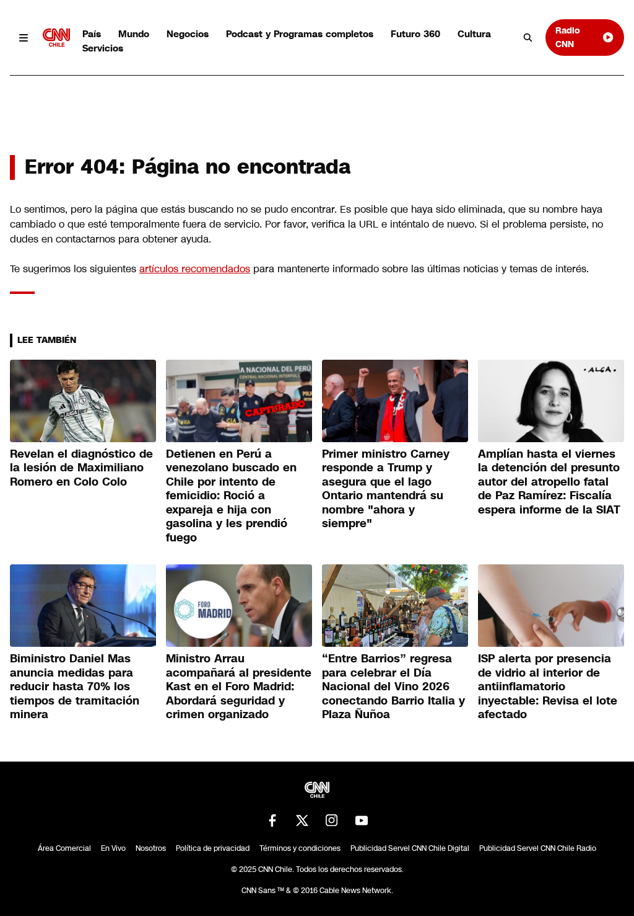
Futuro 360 (415, 33)
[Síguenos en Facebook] (272, 820)
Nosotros (151, 848)
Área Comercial (64, 848)
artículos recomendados (194, 269)
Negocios (188, 33)
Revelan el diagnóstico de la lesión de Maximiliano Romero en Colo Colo (81, 468)
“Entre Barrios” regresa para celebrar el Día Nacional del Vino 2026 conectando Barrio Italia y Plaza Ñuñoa (393, 687)
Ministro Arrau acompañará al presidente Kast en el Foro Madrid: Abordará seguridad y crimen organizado (238, 687)
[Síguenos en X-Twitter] (302, 820)
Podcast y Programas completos (299, 33)
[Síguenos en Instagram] (332, 820)
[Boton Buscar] (528, 38)
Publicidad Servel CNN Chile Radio (537, 848)
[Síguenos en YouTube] (361, 820)
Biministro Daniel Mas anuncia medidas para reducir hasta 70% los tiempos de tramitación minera (74, 687)
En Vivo (113, 848)
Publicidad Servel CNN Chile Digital (409, 848)
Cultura (474, 33)
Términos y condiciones (300, 848)
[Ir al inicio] (56, 37)
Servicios (102, 48)
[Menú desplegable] (24, 37)
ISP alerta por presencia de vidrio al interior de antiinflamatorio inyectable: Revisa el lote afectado (547, 687)
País (91, 33)
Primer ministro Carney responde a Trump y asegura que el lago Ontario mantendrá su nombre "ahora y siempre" (385, 489)
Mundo (133, 33)
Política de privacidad (213, 848)
